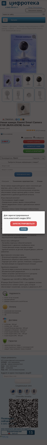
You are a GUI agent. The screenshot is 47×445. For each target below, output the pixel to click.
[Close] (45, 211)
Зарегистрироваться (24, 223)
